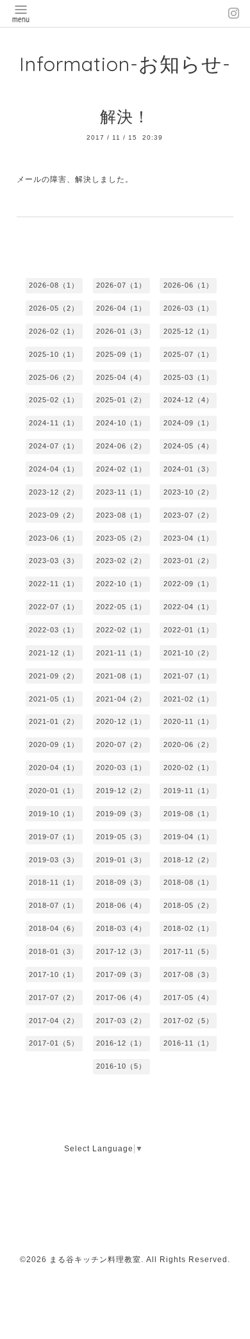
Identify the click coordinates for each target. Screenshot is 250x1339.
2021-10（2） (188, 653)
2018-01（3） (54, 951)
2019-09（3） (121, 813)
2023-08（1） (121, 515)
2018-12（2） (188, 860)
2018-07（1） (54, 905)
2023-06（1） (54, 538)
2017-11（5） (188, 951)
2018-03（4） (121, 928)
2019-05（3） (121, 837)
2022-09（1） (188, 583)
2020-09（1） (54, 744)
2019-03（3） (54, 860)
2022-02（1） (121, 630)
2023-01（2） (188, 560)
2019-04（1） (188, 837)
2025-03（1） (188, 377)
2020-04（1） (54, 767)
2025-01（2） (121, 400)
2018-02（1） (188, 928)
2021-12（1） (54, 653)
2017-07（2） (54, 997)
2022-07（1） (54, 607)
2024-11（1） (54, 423)
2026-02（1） (54, 331)
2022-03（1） (54, 630)
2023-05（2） (121, 538)
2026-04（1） (121, 308)
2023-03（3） (54, 560)
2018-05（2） (188, 905)
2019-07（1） (54, 837)
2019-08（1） (188, 813)
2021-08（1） (121, 676)
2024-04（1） (54, 469)
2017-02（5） (188, 1020)
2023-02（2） (121, 560)
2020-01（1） (54, 790)
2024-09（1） (188, 423)
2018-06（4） (121, 905)
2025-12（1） (188, 331)
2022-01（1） (188, 630)
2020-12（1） (121, 721)
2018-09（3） (121, 882)
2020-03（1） (121, 767)
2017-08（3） (188, 974)
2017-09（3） (121, 974)
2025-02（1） (54, 400)
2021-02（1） (188, 699)
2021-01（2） (54, 721)
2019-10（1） (54, 813)
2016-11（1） (188, 1043)
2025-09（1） (121, 354)
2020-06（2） (188, 744)
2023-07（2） (188, 515)
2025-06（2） (54, 377)
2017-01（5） (54, 1043)
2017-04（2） (54, 1020)
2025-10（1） (54, 354)
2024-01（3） (188, 469)
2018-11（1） (54, 882)
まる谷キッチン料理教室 (95, 1259)
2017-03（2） (121, 1020)
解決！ (125, 117)
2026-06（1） (188, 285)
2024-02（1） (121, 469)
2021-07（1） (188, 676)
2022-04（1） (188, 607)
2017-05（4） (188, 997)
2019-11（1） (188, 790)
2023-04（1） (188, 538)
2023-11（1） (121, 492)
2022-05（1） (121, 607)
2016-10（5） (121, 1066)
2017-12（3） (121, 951)
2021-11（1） (121, 653)
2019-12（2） (121, 790)
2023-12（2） (54, 492)
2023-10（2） (188, 492)
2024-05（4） (188, 446)
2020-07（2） (121, 744)
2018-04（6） (54, 928)
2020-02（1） (188, 767)
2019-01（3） (121, 860)
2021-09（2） (54, 676)
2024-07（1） (54, 446)
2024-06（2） (121, 446)
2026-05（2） (54, 308)
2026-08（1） (54, 285)
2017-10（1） (54, 974)
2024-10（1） (121, 423)
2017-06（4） (121, 997)
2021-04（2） (121, 699)
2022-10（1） (121, 583)
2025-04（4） (121, 377)
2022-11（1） (54, 583)
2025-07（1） (188, 354)
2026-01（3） (121, 331)
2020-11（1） (188, 721)
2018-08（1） (188, 882)
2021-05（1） (54, 699)
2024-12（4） (188, 400)
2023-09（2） (54, 515)
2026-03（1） (188, 308)
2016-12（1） (121, 1043)
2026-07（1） (121, 285)
